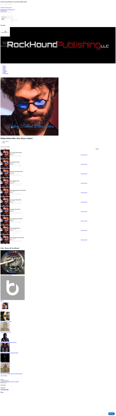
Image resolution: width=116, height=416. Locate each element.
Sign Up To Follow (4, 46)
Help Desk (5, 381)
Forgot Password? (13, 19)
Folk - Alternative (13, 229)
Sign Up (12, 21)
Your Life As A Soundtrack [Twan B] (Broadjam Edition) (11, 373)
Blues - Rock (12, 153)
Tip (9, 46)
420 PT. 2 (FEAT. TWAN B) (6, 275)
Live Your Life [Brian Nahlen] (15, 199)
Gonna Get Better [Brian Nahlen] (16, 218)
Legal (8, 381)
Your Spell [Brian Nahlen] (15, 161)
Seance (1, 300)
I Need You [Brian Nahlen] (15, 228)
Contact (11, 381)
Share (12, 46)
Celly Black (2, 311)
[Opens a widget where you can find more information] (111, 413)
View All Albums (3, 375)
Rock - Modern (13, 181)
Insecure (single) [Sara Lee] (5, 331)
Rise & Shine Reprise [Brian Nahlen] (17, 237)
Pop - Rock (12, 163)
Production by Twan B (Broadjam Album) (8, 342)
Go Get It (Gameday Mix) (5, 363)
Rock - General (13, 238)
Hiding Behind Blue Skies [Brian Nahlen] (18, 190)
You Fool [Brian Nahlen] (14, 180)
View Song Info (84, 154)
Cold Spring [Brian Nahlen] (15, 209)
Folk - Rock (12, 210)
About (1, 381)
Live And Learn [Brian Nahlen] (16, 152)
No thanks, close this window (6, 7)
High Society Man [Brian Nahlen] (16, 171)
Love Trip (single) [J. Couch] (6, 321)
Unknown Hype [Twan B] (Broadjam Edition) (9, 352)
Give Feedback (16, 381)
